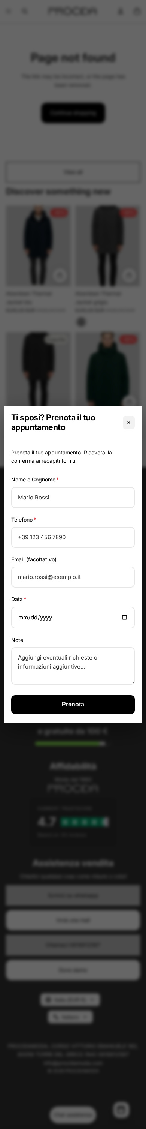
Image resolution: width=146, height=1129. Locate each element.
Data (18, 599)
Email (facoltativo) (34, 559)
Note (17, 640)
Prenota (73, 704)
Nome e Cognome (35, 479)
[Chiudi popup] (129, 422)
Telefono (23, 519)
